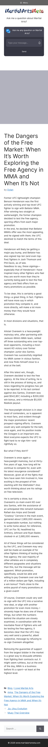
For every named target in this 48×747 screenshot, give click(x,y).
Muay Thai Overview (18, 712)
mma (10, 692)
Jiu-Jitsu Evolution (17, 708)
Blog (10, 688)
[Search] (40, 729)
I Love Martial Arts (23, 688)
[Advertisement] (24, 96)
